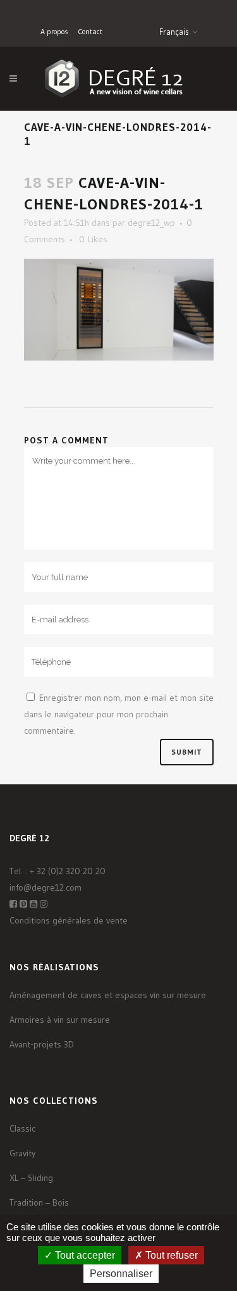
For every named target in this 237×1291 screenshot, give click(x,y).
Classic (22, 1128)
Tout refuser (170, 1255)
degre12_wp (151, 222)
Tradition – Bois (39, 1202)
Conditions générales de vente (68, 920)
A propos (54, 31)
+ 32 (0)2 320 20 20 (68, 871)
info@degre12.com (45, 887)
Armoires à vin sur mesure (59, 1019)
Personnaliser (121, 1273)
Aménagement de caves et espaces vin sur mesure (107, 995)
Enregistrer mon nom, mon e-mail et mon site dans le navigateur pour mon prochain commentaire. (119, 714)
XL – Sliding (31, 1177)
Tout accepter (83, 1255)
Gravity (22, 1153)
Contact (90, 31)
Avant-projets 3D (41, 1044)
